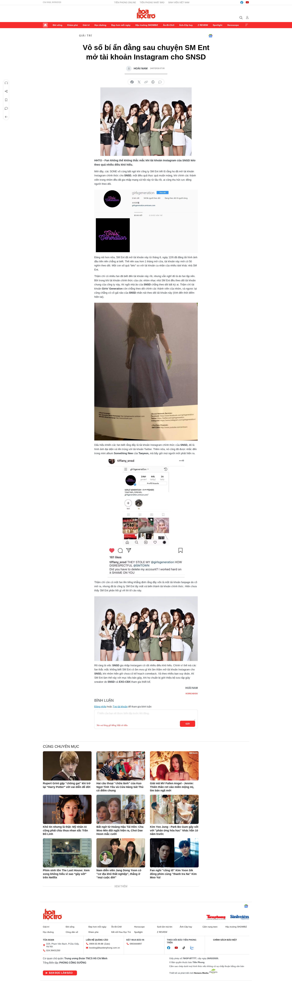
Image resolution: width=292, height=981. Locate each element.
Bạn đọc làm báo (61, 973)
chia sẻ (132, 82)
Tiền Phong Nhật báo (152, 2)
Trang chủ (45, 25)
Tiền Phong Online (125, 2)
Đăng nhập (100, 706)
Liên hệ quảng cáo (97, 940)
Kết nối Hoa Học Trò (121, 932)
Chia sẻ (6, 91)
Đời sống (57, 25)
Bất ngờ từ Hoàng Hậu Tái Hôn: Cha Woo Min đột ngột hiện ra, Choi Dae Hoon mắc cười (119, 830)
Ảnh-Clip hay (186, 25)
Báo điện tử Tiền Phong (146, 13)
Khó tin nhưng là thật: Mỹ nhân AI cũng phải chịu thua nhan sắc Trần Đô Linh (65, 830)
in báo (153, 82)
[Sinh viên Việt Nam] (239, 917)
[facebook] (242, 2)
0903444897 (136, 944)
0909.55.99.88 (96, 944)
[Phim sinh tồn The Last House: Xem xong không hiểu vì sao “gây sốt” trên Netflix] (67, 852)
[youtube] (247, 2)
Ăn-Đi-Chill (168, 25)
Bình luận (6, 108)
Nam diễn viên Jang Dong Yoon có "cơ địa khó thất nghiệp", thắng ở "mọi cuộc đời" (118, 874)
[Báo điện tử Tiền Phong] (216, 917)
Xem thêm (246, 25)
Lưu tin (6, 100)
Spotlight (217, 25)
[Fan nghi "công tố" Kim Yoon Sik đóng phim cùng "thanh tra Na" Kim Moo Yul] (174, 852)
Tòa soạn (48, 940)
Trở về (6, 117)
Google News (210, 35)
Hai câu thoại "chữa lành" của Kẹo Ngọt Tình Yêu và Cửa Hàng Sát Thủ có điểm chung (119, 787)
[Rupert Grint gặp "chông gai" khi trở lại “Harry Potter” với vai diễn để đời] (67, 765)
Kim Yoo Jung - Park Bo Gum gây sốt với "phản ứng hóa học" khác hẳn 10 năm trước (174, 830)
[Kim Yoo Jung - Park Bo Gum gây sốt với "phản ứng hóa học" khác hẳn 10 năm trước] (174, 809)
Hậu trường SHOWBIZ (146, 25)
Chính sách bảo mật (225, 940)
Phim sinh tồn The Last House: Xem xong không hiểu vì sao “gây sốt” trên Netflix (66, 874)
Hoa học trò (52, 914)
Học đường (100, 25)
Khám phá (72, 25)
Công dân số (72, 932)
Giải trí (86, 25)
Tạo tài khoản (120, 706)
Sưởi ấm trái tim (164, 927)
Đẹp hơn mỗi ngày (120, 25)
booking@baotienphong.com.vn (104, 947)
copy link (146, 82)
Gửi (188, 724)
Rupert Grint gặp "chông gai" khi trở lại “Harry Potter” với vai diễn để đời (66, 785)
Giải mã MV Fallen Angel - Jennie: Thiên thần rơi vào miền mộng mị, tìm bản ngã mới (172, 787)
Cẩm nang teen (210, 927)
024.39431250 (53, 950)
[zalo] (194, 948)
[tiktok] (185, 948)
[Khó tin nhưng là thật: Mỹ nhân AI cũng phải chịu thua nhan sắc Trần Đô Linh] (67, 809)
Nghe (6, 83)
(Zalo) (107, 944)
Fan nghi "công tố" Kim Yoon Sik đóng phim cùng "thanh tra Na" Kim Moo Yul (173, 874)
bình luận (160, 82)
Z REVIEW (203, 25)
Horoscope (233, 25)
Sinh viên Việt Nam (178, 2)
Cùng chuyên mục (61, 746)
